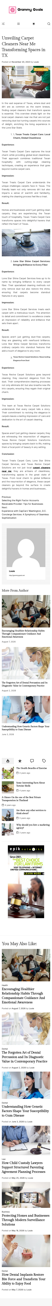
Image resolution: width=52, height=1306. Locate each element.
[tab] (8, 761)
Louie (36, 62)
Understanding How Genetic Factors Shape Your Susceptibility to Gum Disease (25, 1111)
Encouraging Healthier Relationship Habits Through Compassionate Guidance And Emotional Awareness (23, 634)
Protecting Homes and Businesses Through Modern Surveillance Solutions (25, 1220)
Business (6, 1212)
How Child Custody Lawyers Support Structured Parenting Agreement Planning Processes (23, 1167)
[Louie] (26, 547)
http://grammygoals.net (17, 575)
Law (4, 1159)
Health (5, 985)
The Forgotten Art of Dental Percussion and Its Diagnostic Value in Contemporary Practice (24, 1057)
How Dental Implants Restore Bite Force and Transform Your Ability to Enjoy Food (23, 1279)
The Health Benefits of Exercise (31, 768)
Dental (5, 1049)
